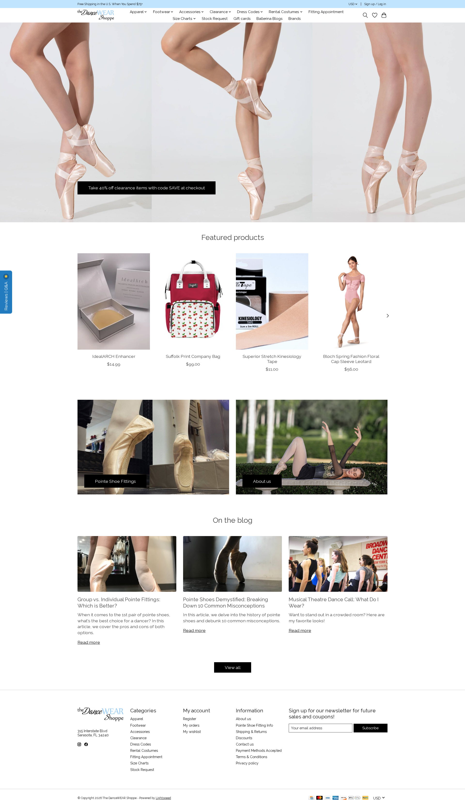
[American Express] (336, 798)
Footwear (138, 725)
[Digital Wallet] (354, 798)
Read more (89, 642)
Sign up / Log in (375, 4)
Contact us (245, 744)
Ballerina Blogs (269, 18)
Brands (294, 18)
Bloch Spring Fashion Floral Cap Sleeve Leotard (351, 359)
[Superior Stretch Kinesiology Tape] (272, 301)
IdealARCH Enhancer (113, 356)
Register (189, 719)
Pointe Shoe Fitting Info (254, 725)
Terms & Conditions (251, 757)
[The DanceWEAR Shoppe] (96, 15)
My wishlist (192, 732)
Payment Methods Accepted (259, 750)
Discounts (244, 738)
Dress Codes (140, 744)
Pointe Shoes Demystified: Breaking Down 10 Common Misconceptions (225, 602)
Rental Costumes (144, 750)
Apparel (136, 719)
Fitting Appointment (326, 12)
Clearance (138, 738)
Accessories (140, 732)
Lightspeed (163, 798)
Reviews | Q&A (5, 295)
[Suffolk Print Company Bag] (193, 301)
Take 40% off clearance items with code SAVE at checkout (146, 187)
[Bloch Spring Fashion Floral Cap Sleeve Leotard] (351, 301)
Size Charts (139, 763)
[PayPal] (365, 798)
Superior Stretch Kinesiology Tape (272, 359)
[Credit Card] (312, 798)
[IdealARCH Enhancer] (114, 301)
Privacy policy (247, 763)
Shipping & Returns (251, 732)
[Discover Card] (344, 798)
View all (232, 667)
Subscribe (370, 728)
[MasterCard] (319, 798)
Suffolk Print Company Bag (193, 356)
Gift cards (242, 18)
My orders (191, 725)
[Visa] (328, 798)
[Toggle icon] (365, 15)
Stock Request (215, 18)
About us (243, 719)
